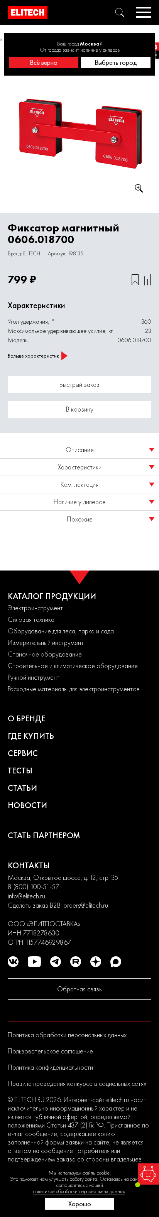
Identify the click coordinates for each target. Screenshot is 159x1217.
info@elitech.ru (26, 895)
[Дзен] (95, 961)
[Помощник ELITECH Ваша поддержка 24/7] (148, 1174)
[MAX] (115, 961)
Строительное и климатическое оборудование (73, 665)
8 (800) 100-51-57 (33, 886)
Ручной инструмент (33, 677)
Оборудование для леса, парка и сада (61, 630)
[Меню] (143, 12)
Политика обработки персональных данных (67, 1034)
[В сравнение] (147, 279)
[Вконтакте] (13, 961)
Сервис (23, 753)
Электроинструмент (35, 607)
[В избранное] (135, 279)
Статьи (22, 787)
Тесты (20, 770)
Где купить (31, 735)
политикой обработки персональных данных (79, 1191)
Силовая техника (31, 619)
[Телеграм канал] (55, 961)
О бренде (27, 718)
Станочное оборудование (45, 654)
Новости (27, 805)
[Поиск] (119, 12)
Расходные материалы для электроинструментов (74, 688)
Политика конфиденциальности (50, 1067)
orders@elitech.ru (85, 905)
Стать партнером (44, 835)
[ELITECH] (27, 12)
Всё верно (44, 62)
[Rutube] (75, 961)
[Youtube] (34, 961)
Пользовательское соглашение (50, 1051)
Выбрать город (116, 62)
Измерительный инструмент (46, 642)
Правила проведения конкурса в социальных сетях (77, 1083)
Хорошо (79, 1203)
